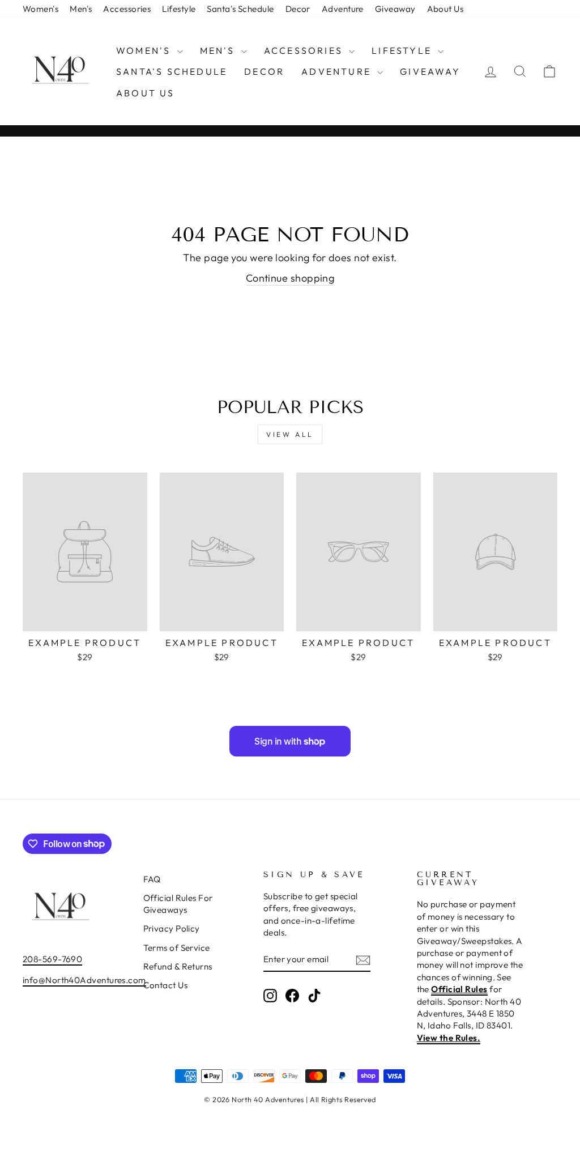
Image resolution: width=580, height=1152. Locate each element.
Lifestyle (178, 8)
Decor (297, 8)
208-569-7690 (52, 959)
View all (290, 434)
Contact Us (165, 985)
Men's (81, 8)
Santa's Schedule (240, 8)
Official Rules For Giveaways (178, 903)
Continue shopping (290, 277)
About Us (445, 8)
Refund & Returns (177, 966)
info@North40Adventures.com (84, 980)
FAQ (152, 879)
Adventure (343, 8)
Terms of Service (176, 947)
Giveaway (395, 8)
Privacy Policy (171, 928)
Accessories (127, 8)
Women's (40, 8)
